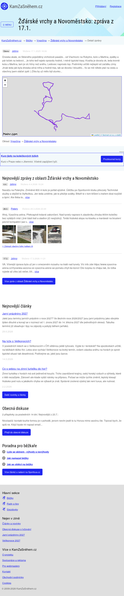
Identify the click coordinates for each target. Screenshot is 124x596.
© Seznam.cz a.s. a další (111, 135)
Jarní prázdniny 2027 (15, 313)
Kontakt (6, 571)
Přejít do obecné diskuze (16, 432)
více (27, 197)
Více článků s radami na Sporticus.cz (22, 472)
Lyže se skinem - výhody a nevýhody (28, 452)
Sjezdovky (12, 509)
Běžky (29, 40)
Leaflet (96, 135)
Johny (15, 51)
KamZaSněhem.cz (21, 6)
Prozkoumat (112, 159)
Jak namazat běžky (18, 458)
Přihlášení (100, 6)
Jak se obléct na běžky (20, 464)
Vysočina (42, 40)
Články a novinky (11, 523)
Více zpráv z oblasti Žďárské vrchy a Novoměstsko (29, 281)
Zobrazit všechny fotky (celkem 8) (17, 246)
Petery (14, 208)
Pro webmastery (11, 566)
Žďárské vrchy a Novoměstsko (67, 40)
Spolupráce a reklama (14, 560)
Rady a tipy (13, 503)
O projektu (7, 554)
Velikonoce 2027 (11, 540)
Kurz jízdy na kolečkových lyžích (19, 156)
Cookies (6, 583)
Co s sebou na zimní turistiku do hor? (24, 369)
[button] (5, 80)
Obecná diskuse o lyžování (16, 529)
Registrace (115, 6)
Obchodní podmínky (13, 577)
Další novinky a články (15, 394)
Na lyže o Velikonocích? (16, 341)
